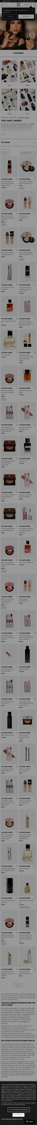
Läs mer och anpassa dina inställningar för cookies (12, 1119)
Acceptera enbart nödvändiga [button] (18, 1109)
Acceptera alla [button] (18, 1114)
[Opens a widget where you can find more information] (29, 1122)
